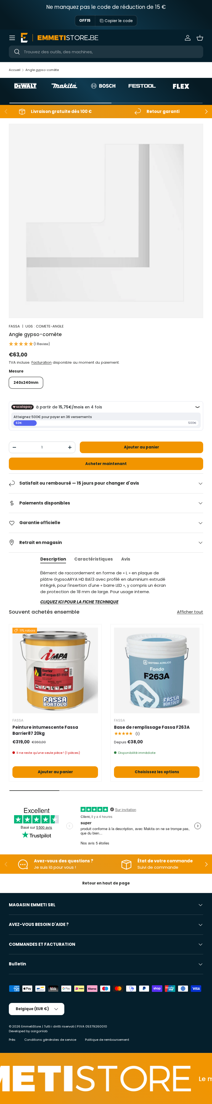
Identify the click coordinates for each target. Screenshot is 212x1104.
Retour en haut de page (106, 883)
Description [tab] (53, 559)
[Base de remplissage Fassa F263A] (157, 670)
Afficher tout (190, 612)
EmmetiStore (31, 1026)
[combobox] (106, 52)
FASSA (14, 326)
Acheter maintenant (106, 463)
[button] (200, 38)
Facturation (41, 362)
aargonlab (39, 1031)
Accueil (14, 70)
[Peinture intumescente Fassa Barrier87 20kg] (55, 670)
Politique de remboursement (107, 1039)
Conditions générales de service (50, 1039)
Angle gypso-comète (42, 70)
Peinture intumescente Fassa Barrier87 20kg (45, 730)
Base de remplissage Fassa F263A (152, 727)
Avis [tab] (125, 559)
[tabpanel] (106, 587)
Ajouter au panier (141, 447)
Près (12, 1039)
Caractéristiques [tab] (93, 559)
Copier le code (119, 20)
